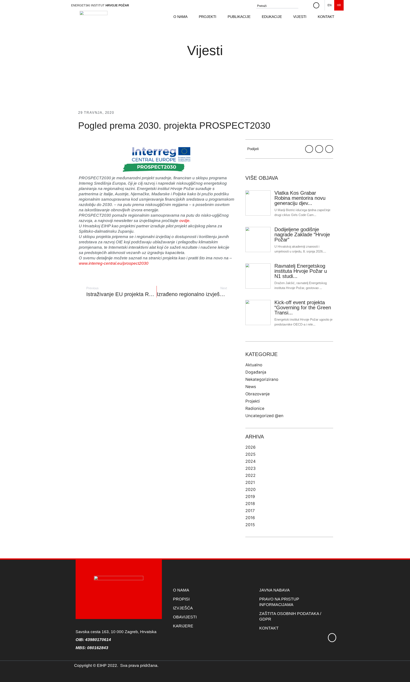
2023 (250, 468)
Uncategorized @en (264, 415)
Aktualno (253, 364)
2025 (250, 454)
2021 (250, 482)
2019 (250, 496)
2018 (250, 503)
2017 (250, 510)
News (250, 386)
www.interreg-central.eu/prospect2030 (113, 263)
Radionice (254, 408)
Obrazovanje (257, 393)
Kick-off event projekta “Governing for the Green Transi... (302, 307)
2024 (250, 461)
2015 (250, 524)
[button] (183, 16)
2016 (250, 517)
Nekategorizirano (261, 379)
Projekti (252, 401)
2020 (250, 489)
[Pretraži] (306, 6)
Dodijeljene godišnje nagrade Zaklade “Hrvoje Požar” (302, 234)
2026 (250, 447)
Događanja (255, 372)
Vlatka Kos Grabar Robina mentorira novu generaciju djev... (299, 198)
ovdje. (184, 220)
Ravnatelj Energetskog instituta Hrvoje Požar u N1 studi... (300, 271)
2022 (250, 475)
